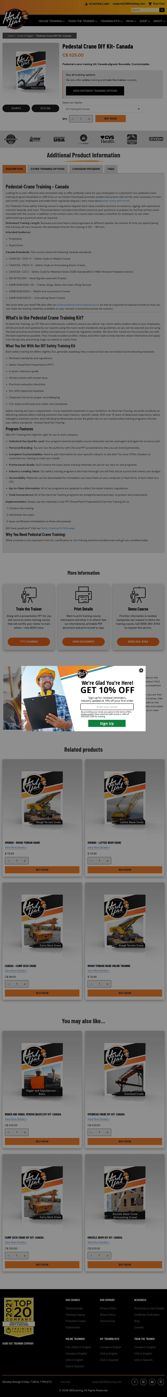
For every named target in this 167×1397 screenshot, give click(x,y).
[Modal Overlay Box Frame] (83, 698)
